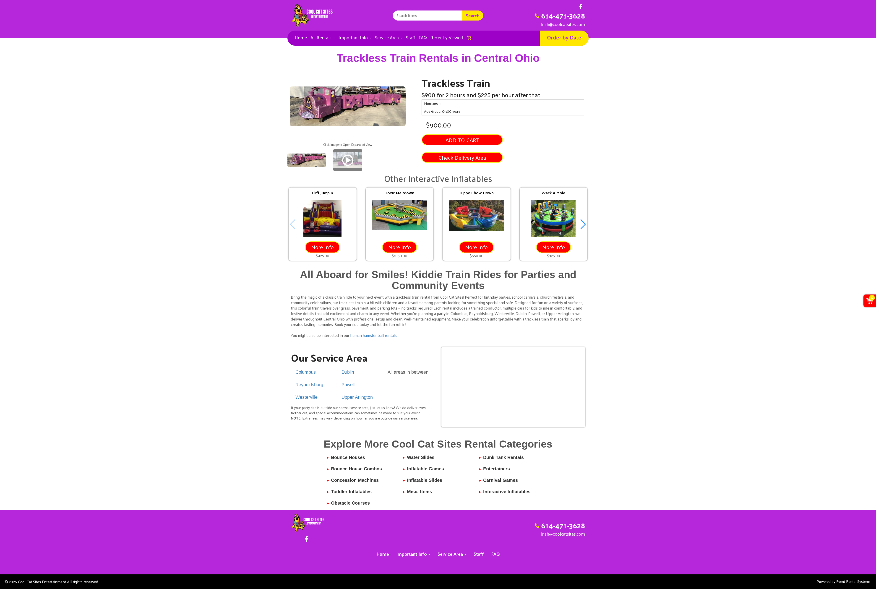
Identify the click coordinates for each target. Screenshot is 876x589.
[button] (583, 224)
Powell (348, 384)
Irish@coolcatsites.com (563, 24)
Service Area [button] (387, 37)
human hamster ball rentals (373, 335)
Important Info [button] (354, 37)
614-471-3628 (563, 15)
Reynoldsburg (309, 384)
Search (473, 15)
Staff (410, 37)
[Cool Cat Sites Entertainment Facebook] (580, 7)
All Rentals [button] (321, 37)
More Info (322, 247)
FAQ (423, 37)
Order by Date (564, 37)
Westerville (306, 397)
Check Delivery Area (462, 157)
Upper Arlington (357, 397)
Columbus (305, 372)
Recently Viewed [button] (446, 37)
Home (301, 37)
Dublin (348, 372)
